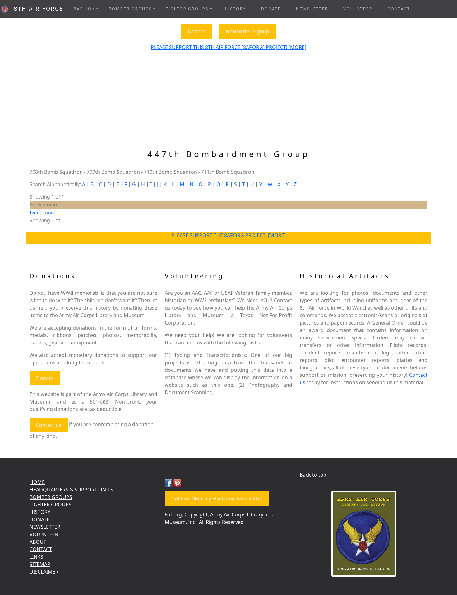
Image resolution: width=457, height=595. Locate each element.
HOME (37, 482)
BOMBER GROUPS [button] (130, 9)
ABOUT (38, 541)
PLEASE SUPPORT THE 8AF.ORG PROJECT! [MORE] (228, 235)
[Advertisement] (228, 102)
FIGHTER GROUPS (51, 504)
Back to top (313, 474)
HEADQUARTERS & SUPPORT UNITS (71, 489)
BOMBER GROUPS (51, 497)
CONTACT (398, 9)
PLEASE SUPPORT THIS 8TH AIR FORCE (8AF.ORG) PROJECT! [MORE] (228, 47)
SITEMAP (40, 564)
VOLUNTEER (357, 9)
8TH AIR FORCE (36, 8)
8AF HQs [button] (84, 9)
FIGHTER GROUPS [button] (187, 9)
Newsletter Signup (247, 31)
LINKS (36, 556)
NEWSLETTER (312, 9)
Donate (196, 31)
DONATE (271, 9)
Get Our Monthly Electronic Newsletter (217, 498)
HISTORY (235, 9)
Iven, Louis (42, 212)
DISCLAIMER (44, 571)
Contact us (48, 425)
